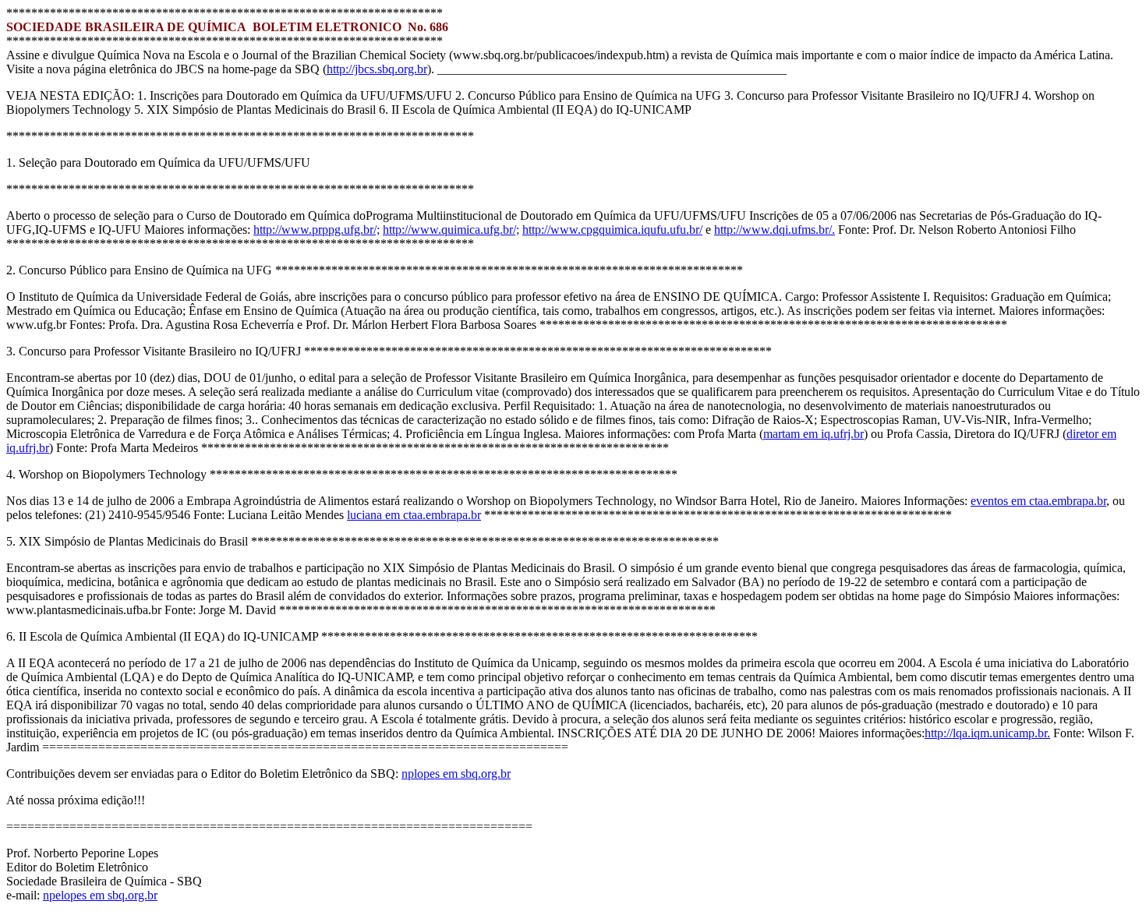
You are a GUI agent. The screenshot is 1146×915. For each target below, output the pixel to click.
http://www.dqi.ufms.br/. (774, 229)
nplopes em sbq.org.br (456, 773)
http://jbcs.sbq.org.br (377, 69)
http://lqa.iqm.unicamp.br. (987, 733)
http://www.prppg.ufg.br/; (316, 229)
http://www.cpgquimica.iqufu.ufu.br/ (612, 229)
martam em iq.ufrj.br (813, 433)
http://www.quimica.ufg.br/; (451, 229)
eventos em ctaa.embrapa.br (1038, 500)
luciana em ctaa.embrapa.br (414, 514)
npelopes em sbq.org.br (100, 895)
